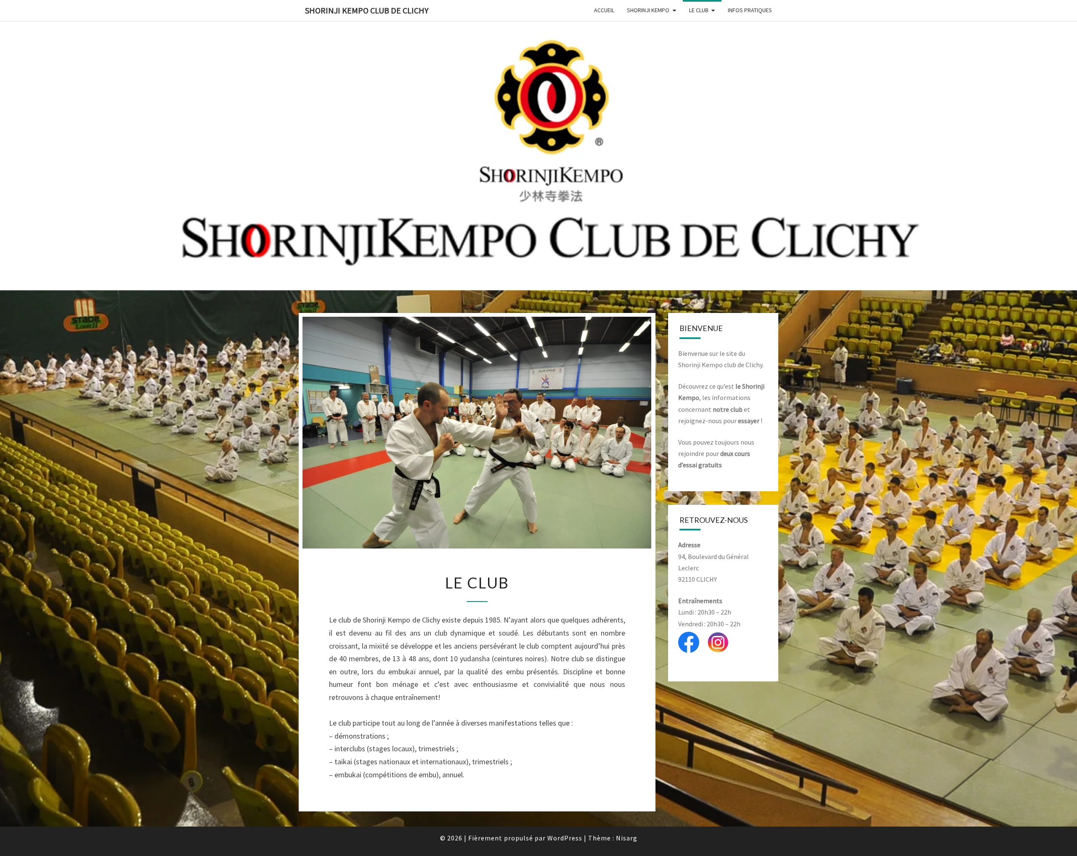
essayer (748, 420)
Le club (698, 10)
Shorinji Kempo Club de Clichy (367, 10)
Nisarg (626, 838)
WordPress (564, 838)
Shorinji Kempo (648, 10)
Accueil (604, 10)
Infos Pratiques (750, 10)
